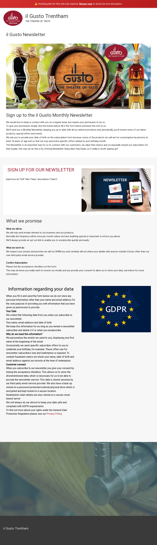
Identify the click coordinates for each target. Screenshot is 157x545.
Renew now (85, 3)
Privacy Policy (54, 413)
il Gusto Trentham (46, 16)
